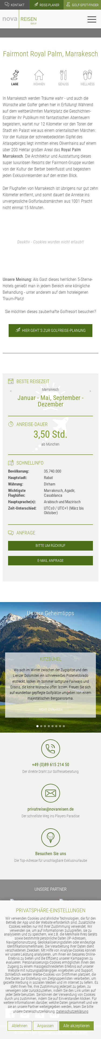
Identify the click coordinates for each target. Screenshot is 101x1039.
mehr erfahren (50, 709)
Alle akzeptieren (76, 1025)
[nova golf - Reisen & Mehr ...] (19, 18)
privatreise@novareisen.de (50, 809)
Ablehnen (19, 1025)
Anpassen (45, 1025)
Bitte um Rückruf (50, 545)
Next (90, 391)
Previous (10, 391)
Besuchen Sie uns (50, 853)
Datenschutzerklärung (72, 1011)
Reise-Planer (49, 5)
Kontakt (17, 5)
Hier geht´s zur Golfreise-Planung (53, 330)
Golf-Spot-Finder (85, 5)
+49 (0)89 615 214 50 (50, 764)
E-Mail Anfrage (50, 560)
